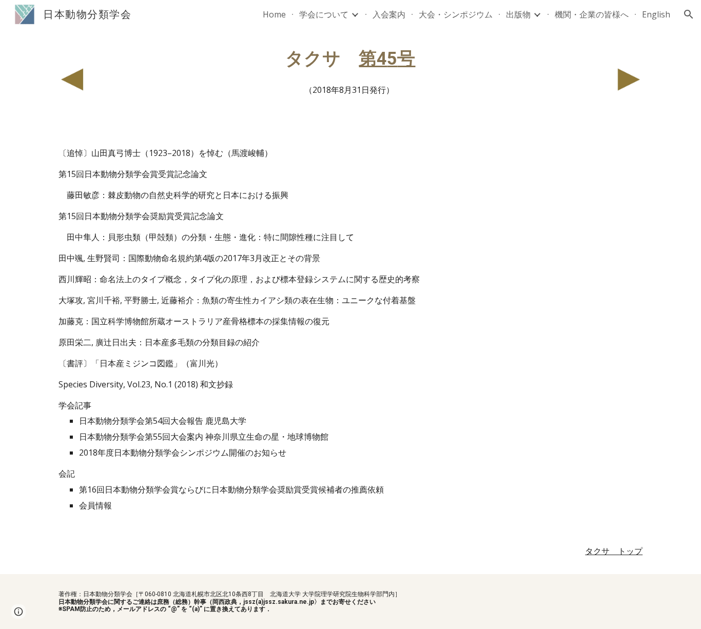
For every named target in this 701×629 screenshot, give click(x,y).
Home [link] (274, 14)
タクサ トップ (613, 551)
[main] (350, 72)
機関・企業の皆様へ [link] (592, 14)
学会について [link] (323, 14)
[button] (688, 14)
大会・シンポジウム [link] (456, 14)
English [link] (656, 14)
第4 (373, 58)
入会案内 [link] (389, 14)
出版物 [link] (518, 14)
